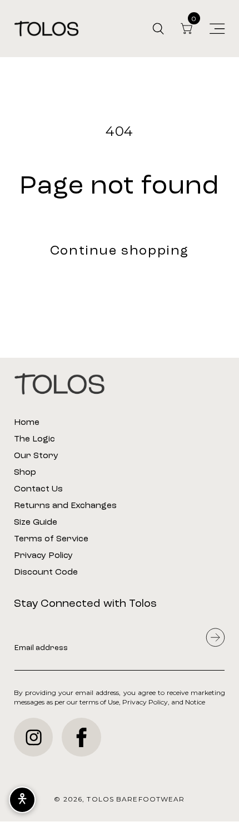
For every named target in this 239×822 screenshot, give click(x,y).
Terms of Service (51, 539)
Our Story (36, 455)
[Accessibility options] (22, 800)
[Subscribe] (215, 637)
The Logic (34, 439)
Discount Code (46, 572)
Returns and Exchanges (65, 505)
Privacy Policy (43, 555)
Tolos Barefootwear (136, 799)
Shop (25, 472)
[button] (158, 28)
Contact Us (38, 489)
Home (26, 422)
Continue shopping (119, 251)
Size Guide (35, 522)
